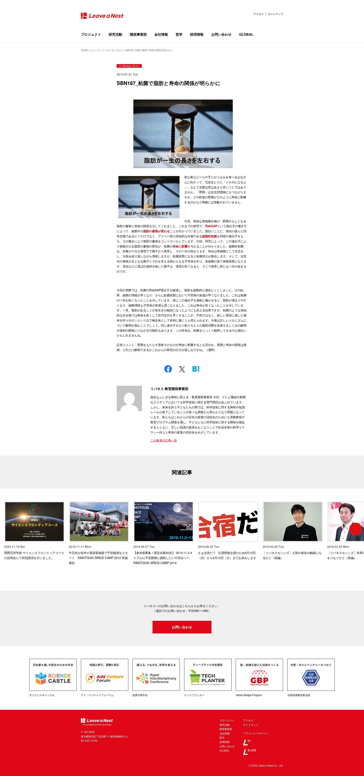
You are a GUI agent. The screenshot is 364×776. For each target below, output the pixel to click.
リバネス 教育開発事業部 (169, 388)
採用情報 (196, 34)
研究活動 (115, 34)
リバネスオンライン (129, 65)
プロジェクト (91, 34)
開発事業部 (138, 34)
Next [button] (355, 529)
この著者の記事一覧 (163, 440)
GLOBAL (246, 34)
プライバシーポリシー (255, 733)
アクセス (258, 14)
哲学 (179, 34)
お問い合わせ (221, 34)
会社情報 (161, 34)
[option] (34, 530)
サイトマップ (275, 14)
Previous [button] (8, 529)
